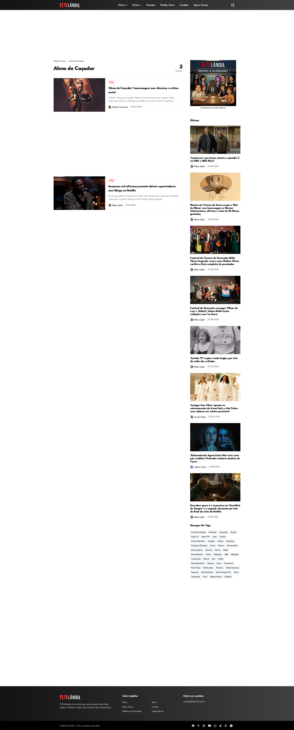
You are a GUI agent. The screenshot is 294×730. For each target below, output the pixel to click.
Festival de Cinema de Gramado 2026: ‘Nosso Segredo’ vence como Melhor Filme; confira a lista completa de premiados (214, 261)
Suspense (194, 572)
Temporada (195, 577)
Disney (212, 546)
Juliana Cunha (200, 467)
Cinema (223, 537)
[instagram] (204, 725)
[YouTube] (209, 725)
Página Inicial (59, 61)
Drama (218, 550)
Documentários (197, 550)
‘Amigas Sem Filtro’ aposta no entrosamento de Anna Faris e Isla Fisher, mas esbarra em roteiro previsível (214, 408)
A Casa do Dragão (198, 532)
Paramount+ (229, 563)
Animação (213, 532)
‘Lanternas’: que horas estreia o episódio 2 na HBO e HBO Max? (214, 159)
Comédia (211, 541)
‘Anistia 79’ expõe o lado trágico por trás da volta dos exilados (214, 360)
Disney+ (221, 546)
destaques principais (199, 546)
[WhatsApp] (215, 725)
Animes (233, 532)
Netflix (220, 559)
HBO (226, 554)
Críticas (220, 541)
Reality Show (208, 568)
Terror (205, 577)
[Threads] (226, 725)
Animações (223, 532)
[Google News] (231, 725)
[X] (198, 725)
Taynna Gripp (200, 417)
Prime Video (195, 568)
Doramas (208, 550)
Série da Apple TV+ (223, 572)
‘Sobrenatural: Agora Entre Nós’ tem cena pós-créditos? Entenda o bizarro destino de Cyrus (215, 458)
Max (213, 559)
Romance (219, 568)
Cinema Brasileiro (198, 541)
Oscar (219, 563)
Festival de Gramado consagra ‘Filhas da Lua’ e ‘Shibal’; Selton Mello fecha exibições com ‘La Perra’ (214, 311)
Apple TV (195, 537)
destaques (230, 541)
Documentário (232, 546)
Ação (215, 537)
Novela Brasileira (198, 563)
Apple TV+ (206, 537)
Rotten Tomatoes (232, 568)
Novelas (210, 563)
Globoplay (218, 554)
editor (225, 550)
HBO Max (235, 554)
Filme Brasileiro (197, 554)
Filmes (208, 554)
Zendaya (228, 577)
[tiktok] (220, 725)
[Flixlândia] (70, 5)
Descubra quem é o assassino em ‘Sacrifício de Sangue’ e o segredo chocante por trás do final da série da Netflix (215, 508)
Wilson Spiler (117, 205)
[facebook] (193, 725)
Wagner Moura (216, 577)
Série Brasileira (207, 572)
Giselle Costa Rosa (120, 107)
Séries (236, 572)
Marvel (206, 559)
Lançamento (196, 559)
